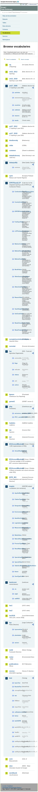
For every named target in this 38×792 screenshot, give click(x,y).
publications (13, 664)
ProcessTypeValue (18, 543)
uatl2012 (17, 598)
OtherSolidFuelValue (18, 287)
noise (11, 657)
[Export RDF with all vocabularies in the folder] (33, 88)
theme (16, 571)
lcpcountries (18, 629)
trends (16, 120)
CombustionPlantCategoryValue (18, 191)
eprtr (11, 176)
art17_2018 (13, 133)
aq (10, 65)
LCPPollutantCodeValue (18, 231)
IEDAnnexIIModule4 (15, 468)
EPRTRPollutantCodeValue (18, 211)
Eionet (9, 12)
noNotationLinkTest (18, 712)
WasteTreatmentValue (18, 330)
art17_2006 (13, 86)
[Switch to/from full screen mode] (26, 4)
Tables (4, 22)
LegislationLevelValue (18, 523)
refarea (17, 374)
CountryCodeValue (18, 202)
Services (5, 36)
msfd (11, 650)
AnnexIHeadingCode (18, 451)
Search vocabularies (11, 59)
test (10, 678)
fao (10, 351)
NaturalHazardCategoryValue (18, 539)
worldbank (13, 773)
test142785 (18, 721)
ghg (10, 406)
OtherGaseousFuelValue (18, 276)
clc (15, 589)
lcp (10, 622)
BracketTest (18, 686)
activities (17, 92)
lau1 (10, 605)
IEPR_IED (12, 477)
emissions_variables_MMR (18, 413)
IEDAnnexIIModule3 (15, 459)
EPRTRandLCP (15, 183)
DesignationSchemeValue (18, 505)
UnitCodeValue (18, 313)
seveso (12, 671)
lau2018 (12, 615)
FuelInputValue (18, 222)
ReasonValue (18, 297)
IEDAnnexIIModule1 (15, 444)
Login (23, 4)
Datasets (5, 19)
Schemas (5, 29)
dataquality (13, 162)
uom (11, 759)
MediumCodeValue (18, 244)
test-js (16, 716)
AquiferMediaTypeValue (18, 493)
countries (17, 105)
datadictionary (14, 155)
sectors (17, 642)
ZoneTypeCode (18, 576)
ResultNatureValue (18, 548)
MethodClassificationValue (18, 251)
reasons (17, 115)
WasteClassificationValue (18, 323)
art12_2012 (13, 72)
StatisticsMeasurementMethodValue (18, 565)
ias (10, 430)
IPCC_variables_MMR (18, 417)
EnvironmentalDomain (18, 512)
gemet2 (12, 401)
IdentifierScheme (18, 518)
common (12, 150)
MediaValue (18, 535)
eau (16, 695)
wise (11, 766)
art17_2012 (13, 126)
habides (12, 423)
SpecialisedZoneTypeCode (18, 557)
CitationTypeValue (18, 499)
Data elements (7, 26)
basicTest (17, 683)
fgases (11, 394)
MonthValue (18, 269)
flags (16, 363)
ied (10, 437)
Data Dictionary (16, 12)
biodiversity (13, 140)
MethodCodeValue (18, 259)
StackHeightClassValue (18, 309)
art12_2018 (13, 79)
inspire (11, 486)
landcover (13, 582)
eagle (16, 594)
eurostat (12, 346)
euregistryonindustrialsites (15, 339)
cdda (11, 145)
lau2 (10, 610)
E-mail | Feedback (8, 786)
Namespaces (6, 39)
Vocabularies (6, 33)
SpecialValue (18, 562)
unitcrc (17, 385)
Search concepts (25, 59)
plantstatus (18, 635)
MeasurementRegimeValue (18, 527)
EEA (10, 2)
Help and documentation (9, 16)
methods (17, 110)
